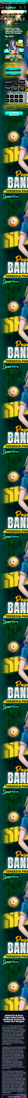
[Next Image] (21, 50)
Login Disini (13, 74)
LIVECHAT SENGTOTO (14, 113)
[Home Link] (10, 7)
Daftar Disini (13, 69)
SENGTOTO (5, 1026)
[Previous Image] (6, 50)
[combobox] (12, 11)
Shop (2, 8)
